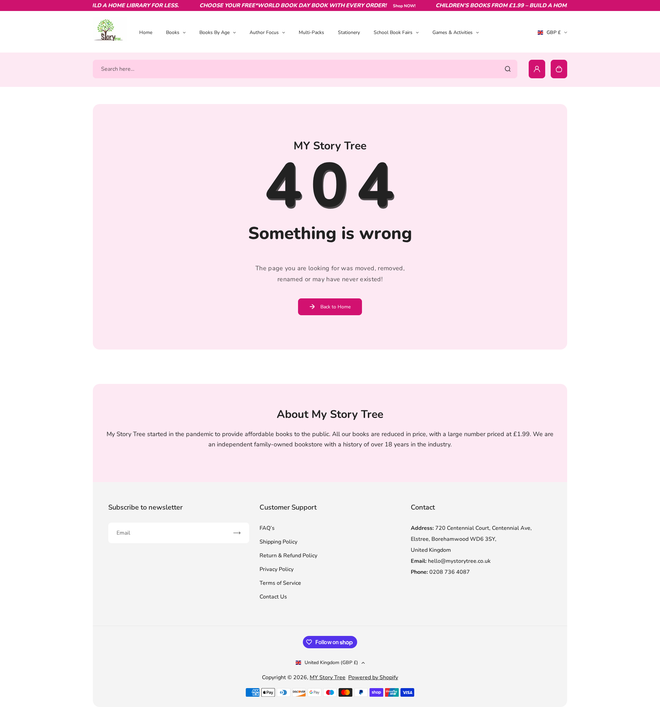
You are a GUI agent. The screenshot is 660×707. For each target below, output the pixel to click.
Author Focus (264, 32)
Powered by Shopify (373, 677)
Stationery (349, 32)
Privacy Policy (277, 569)
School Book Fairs (393, 32)
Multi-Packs (311, 32)
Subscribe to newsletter (145, 507)
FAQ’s (267, 528)
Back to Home (335, 307)
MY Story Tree (327, 677)
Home (145, 32)
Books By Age (214, 32)
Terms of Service (280, 583)
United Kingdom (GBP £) (331, 662)
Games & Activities (452, 32)
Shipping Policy (278, 542)
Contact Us (273, 597)
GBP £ (552, 34)
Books (172, 32)
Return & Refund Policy (288, 555)
